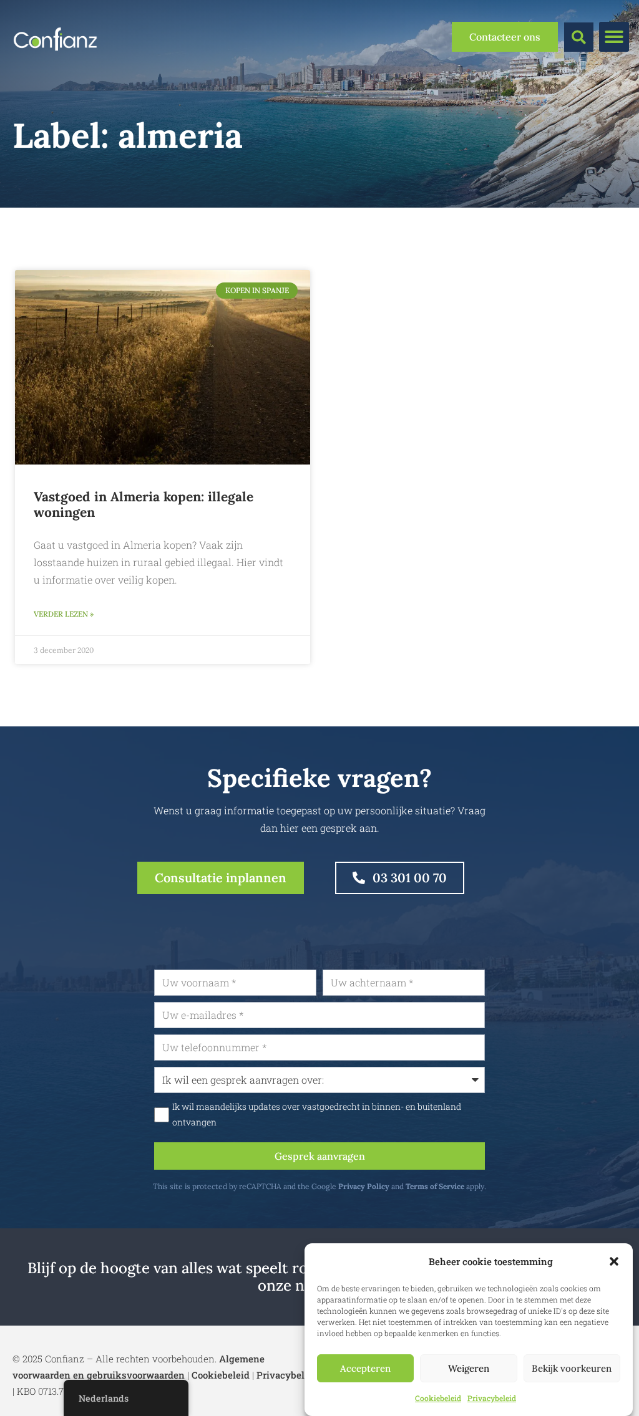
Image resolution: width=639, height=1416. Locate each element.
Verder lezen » (64, 614)
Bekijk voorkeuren (572, 1368)
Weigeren (468, 1368)
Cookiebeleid (438, 1398)
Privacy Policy (363, 1186)
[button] (614, 1261)
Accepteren (365, 1368)
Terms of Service (435, 1186)
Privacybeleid (491, 1398)
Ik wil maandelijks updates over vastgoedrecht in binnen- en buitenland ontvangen (316, 1114)
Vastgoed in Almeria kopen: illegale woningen (143, 504)
